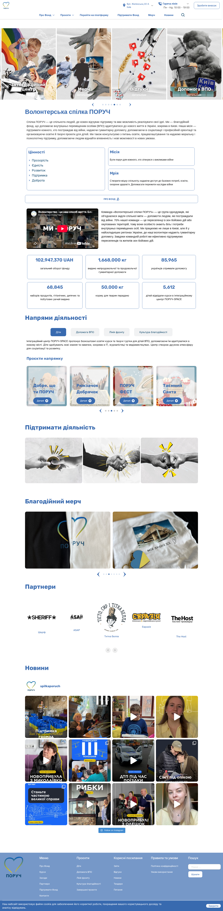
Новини (168, 15)
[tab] (58, 332)
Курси (42, 872)
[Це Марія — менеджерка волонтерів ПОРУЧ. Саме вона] (177, 717)
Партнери (44, 883)
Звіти (116, 866)
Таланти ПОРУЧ (172, 388)
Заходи (43, 878)
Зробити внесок (206, 5)
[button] (93, 104)
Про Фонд (45, 15)
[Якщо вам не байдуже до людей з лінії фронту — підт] (177, 804)
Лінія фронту (83, 878)
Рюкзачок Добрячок (44, 388)
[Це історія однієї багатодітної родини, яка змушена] (133, 804)
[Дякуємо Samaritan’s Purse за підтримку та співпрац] (46, 717)
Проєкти (65, 15)
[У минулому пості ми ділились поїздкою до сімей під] (133, 760)
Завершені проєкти (87, 889)
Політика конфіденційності (164, 866)
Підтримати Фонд (128, 15)
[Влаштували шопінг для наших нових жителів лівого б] (90, 804)
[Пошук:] (204, 867)
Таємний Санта (129, 388)
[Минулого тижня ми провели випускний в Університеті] (90, 717)
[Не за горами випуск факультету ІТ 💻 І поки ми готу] (90, 760)
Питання (118, 889)
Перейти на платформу (94, 15)
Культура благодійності (89, 883)
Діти (79, 866)
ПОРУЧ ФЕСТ (83, 388)
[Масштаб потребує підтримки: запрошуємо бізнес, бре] (46, 804)
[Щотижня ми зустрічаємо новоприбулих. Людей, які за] (46, 760)
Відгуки (118, 872)
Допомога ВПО (84, 872)
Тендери (118, 883)
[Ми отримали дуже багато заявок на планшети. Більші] (133, 717)
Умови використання (162, 872)
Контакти (44, 895)
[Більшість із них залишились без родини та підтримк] (177, 760)
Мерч (151, 15)
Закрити (213, 905)
